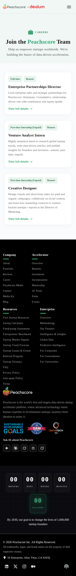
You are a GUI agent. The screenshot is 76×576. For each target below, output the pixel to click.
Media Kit (8, 296)
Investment (38, 274)
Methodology (47, 323)
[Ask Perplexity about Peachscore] (33, 448)
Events (35, 301)
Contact (7, 290)
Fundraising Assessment (16, 328)
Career (6, 279)
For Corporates (48, 350)
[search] (67, 460)
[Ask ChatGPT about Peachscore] (6, 448)
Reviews (7, 274)
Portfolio (8, 268)
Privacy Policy (11, 372)
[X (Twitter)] (15, 566)
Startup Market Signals (16, 339)
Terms (6, 383)
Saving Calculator (13, 323)
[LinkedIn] (6, 566)
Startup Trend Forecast (16, 345)
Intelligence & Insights (53, 334)
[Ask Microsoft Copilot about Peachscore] (42, 448)
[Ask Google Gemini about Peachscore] (15, 448)
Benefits (36, 268)
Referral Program (13, 356)
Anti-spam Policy (13, 378)
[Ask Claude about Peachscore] (24, 448)
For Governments (50, 356)
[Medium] (33, 566)
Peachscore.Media (13, 285)
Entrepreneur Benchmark (17, 334)
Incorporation (39, 279)
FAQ (5, 367)
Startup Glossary (12, 361)
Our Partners (47, 328)
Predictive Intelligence (53, 345)
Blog (5, 301)
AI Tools (37, 290)
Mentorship (38, 285)
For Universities (49, 361)
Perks (35, 296)
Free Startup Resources (16, 317)
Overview (37, 263)
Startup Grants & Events (17, 350)
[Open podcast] (66, 566)
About (6, 263)
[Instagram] (24, 566)
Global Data (47, 339)
